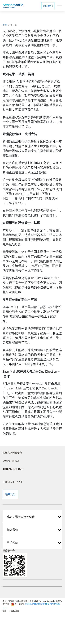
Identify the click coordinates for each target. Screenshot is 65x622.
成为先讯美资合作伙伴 (21, 516)
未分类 (13, 25)
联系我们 (10, 494)
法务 (5, 610)
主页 (5, 25)
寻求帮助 (12, 542)
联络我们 (48, 5)
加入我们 (12, 529)
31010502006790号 (33, 604)
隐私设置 (15, 610)
